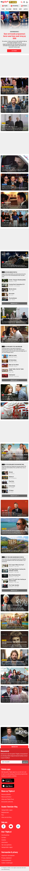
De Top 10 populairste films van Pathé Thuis (14, 464)
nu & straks (8, 9)
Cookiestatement (6, 860)
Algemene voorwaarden (8, 855)
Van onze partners (6, 845)
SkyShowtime (5, 835)
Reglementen (5, 812)
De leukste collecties (7, 802)
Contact (3, 837)
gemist (20, 9)
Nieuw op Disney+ (6, 797)
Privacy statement (6, 858)
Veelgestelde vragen (7, 810)
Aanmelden (25, 762)
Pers (2, 815)
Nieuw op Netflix (6, 794)
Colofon (3, 840)
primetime (15, 9)
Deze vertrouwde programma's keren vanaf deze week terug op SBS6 (14, 36)
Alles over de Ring (6, 817)
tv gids (2, 9)
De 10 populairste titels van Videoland (13, 346)
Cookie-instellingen (7, 863)
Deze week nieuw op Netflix (11, 272)
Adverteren (4, 842)
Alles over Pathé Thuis (7, 799)
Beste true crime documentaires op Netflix (14, 557)
